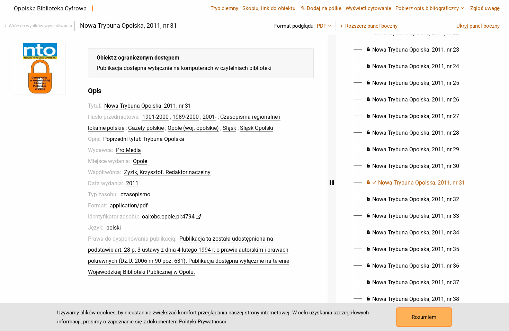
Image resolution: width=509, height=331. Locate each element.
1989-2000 (185, 117)
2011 (132, 183)
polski (113, 227)
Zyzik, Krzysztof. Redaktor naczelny (167, 172)
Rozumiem (424, 317)
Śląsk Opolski (256, 128)
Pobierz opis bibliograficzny (427, 8)
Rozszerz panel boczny (371, 26)
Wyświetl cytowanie (368, 8)
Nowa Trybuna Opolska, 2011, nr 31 (147, 105)
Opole (140, 161)
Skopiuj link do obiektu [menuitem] (268, 8)
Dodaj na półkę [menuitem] (324, 8)
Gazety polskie (146, 128)
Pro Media (128, 150)
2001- (209, 117)
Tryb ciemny (224, 8)
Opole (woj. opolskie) (193, 128)
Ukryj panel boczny (478, 26)
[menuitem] (412, 50)
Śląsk (229, 128)
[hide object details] (332, 183)
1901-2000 (155, 117)
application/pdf (129, 205)
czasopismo (135, 194)
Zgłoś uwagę (485, 8)
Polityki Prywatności (202, 322)
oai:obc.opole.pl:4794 (168, 216)
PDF (321, 26)
